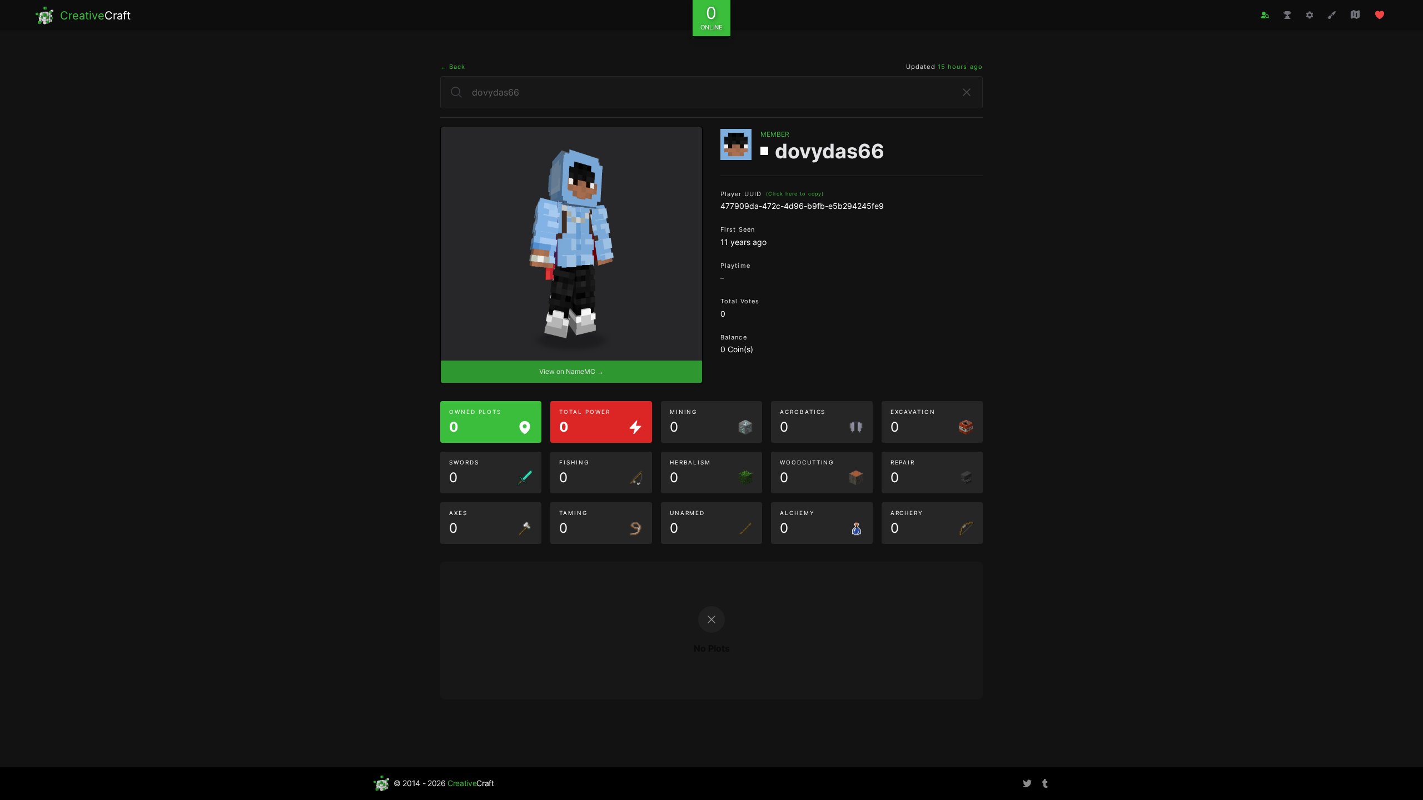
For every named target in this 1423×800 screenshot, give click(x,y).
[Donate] (1379, 15)
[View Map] (1355, 14)
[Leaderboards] (1287, 15)
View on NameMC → (571, 371)
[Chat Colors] (1332, 15)
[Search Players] (1265, 15)
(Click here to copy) (795, 194)
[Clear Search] (966, 92)
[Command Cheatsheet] (1309, 15)
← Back (453, 67)
